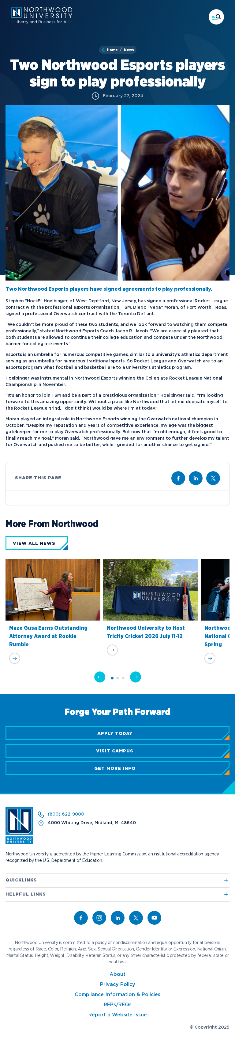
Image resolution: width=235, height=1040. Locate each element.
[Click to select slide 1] (112, 678)
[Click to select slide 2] (117, 678)
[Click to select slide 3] (123, 678)
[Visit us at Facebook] (178, 478)
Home (112, 50)
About (117, 974)
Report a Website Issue (117, 1015)
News (129, 50)
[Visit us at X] (213, 478)
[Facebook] (81, 918)
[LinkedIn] (118, 918)
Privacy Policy (117, 984)
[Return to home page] (19, 843)
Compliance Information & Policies (117, 994)
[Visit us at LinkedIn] (196, 478)
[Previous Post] (99, 676)
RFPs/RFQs (118, 1005)
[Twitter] (136, 918)
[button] (216, 17)
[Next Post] (135, 676)
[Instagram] (99, 918)
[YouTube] (154, 918)
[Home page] (41, 23)
